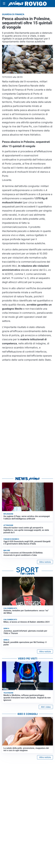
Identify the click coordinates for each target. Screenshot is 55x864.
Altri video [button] (46, 707)
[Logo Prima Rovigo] (27, 3)
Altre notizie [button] (45, 562)
